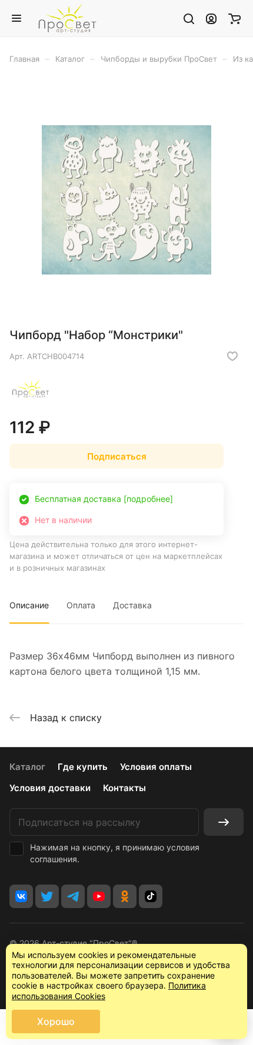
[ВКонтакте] (21, 896)
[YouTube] (99, 896)
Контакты (124, 787)
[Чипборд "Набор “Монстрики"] (126, 200)
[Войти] (211, 18)
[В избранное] (232, 356)
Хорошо (56, 1021)
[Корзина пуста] (234, 18)
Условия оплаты (156, 766)
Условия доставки (50, 787)
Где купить (83, 766)
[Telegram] (73, 896)
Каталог (27, 766)
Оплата (80, 605)
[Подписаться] (224, 822)
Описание (29, 605)
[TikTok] (150, 896)
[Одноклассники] (125, 896)
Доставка (132, 605)
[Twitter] (47, 896)
